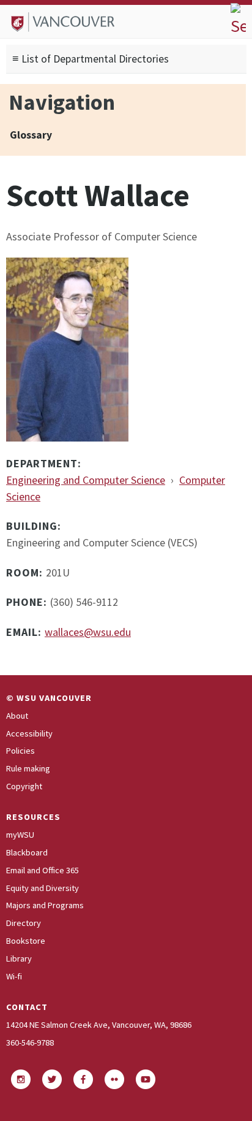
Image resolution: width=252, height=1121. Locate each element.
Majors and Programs (45, 905)
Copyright (24, 786)
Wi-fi (14, 976)
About (17, 715)
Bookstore (25, 940)
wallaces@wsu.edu (88, 632)
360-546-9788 (30, 1042)
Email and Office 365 (42, 870)
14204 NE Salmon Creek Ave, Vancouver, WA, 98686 (98, 1024)
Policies (20, 750)
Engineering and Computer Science (85, 480)
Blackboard (27, 852)
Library (19, 958)
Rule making (28, 768)
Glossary (31, 135)
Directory (23, 922)
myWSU (20, 834)
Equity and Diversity (42, 887)
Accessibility (29, 733)
